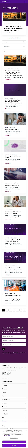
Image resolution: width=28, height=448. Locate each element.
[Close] (25, 430)
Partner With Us (6, 399)
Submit (3, 349)
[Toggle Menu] (25, 1)
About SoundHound (7, 381)
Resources (4, 421)
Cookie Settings (14, 438)
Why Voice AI (5, 378)
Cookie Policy (7, 435)
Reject (14, 441)
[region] (14, 438)
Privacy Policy (17, 353)
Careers (4, 392)
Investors (4, 385)
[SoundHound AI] (6, 1)
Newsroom (4, 388)
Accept (14, 445)
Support (4, 396)
